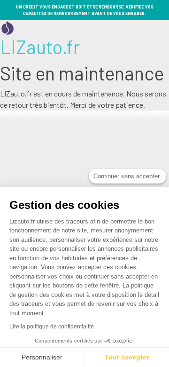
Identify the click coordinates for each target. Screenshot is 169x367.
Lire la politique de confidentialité (51, 326)
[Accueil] (7, 26)
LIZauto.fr (40, 46)
